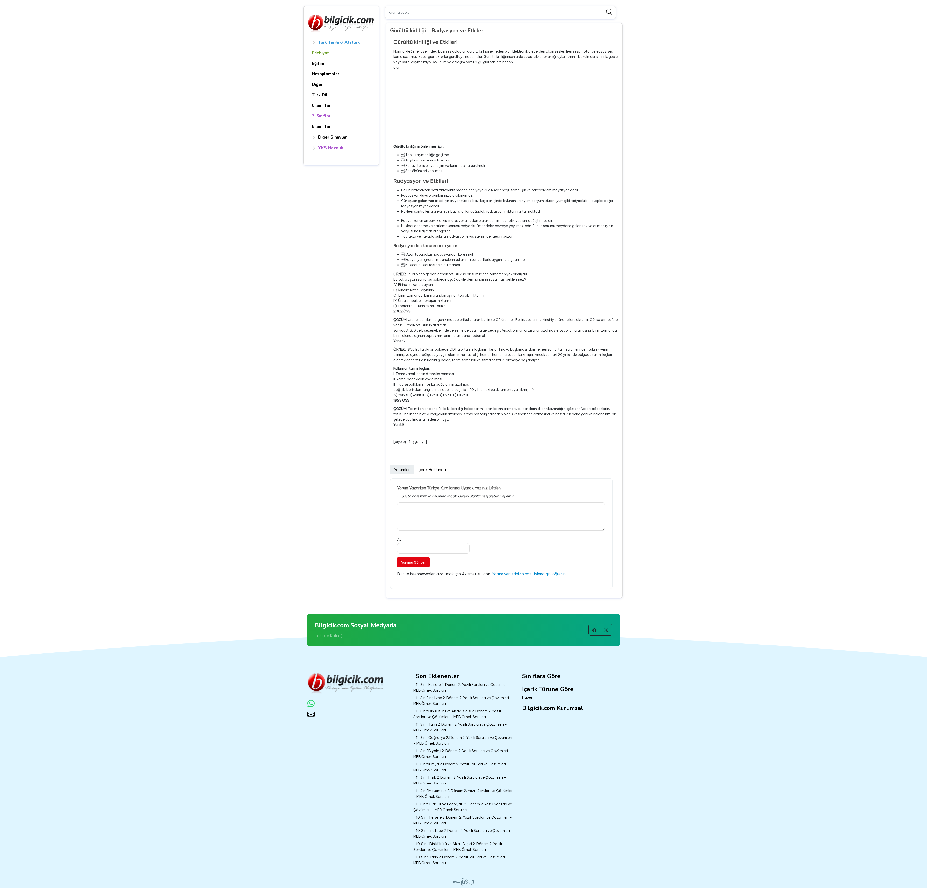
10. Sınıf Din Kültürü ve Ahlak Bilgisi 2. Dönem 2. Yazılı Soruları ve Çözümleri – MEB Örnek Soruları (457, 846)
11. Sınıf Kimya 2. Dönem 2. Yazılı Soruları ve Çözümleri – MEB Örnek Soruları (461, 767)
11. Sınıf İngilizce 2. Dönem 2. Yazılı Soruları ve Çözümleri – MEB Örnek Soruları (462, 700)
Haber (527, 697)
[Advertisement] (506, 107)
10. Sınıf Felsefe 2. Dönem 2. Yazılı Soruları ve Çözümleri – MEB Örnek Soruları (462, 820)
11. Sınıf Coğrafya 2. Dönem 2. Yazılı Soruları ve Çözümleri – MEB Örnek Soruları (462, 740)
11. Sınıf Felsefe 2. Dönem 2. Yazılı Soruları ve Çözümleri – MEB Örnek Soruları (462, 687)
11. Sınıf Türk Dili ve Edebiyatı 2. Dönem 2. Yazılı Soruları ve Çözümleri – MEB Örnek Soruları (462, 807)
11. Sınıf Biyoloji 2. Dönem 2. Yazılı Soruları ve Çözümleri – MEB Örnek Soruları (462, 754)
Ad (399, 539)
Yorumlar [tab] (402, 469)
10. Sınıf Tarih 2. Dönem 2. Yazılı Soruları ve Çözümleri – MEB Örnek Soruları (460, 860)
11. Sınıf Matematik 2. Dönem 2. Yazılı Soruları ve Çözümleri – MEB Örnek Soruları (463, 793)
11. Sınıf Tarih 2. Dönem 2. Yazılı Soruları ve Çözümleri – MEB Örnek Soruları (460, 727)
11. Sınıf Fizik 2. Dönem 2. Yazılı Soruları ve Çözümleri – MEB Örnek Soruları (459, 780)
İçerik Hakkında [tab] (432, 469)
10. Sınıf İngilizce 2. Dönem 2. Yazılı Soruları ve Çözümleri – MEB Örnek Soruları (463, 833)
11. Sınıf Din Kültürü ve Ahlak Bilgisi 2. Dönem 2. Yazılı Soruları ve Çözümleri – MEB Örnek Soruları (457, 714)
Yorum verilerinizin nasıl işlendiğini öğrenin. (529, 573)
